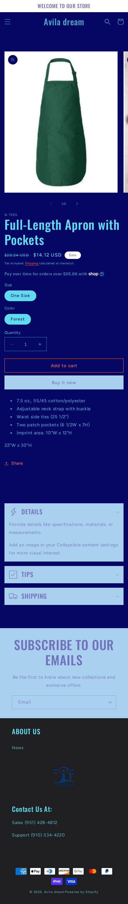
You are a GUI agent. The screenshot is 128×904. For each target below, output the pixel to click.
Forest (18, 319)
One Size (20, 295)
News (18, 747)
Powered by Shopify (82, 892)
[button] (7, 21)
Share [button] (17, 463)
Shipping (32, 263)
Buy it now (64, 382)
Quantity (12, 332)
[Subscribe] (109, 702)
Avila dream (54, 892)
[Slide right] (77, 203)
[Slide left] (50, 203)
